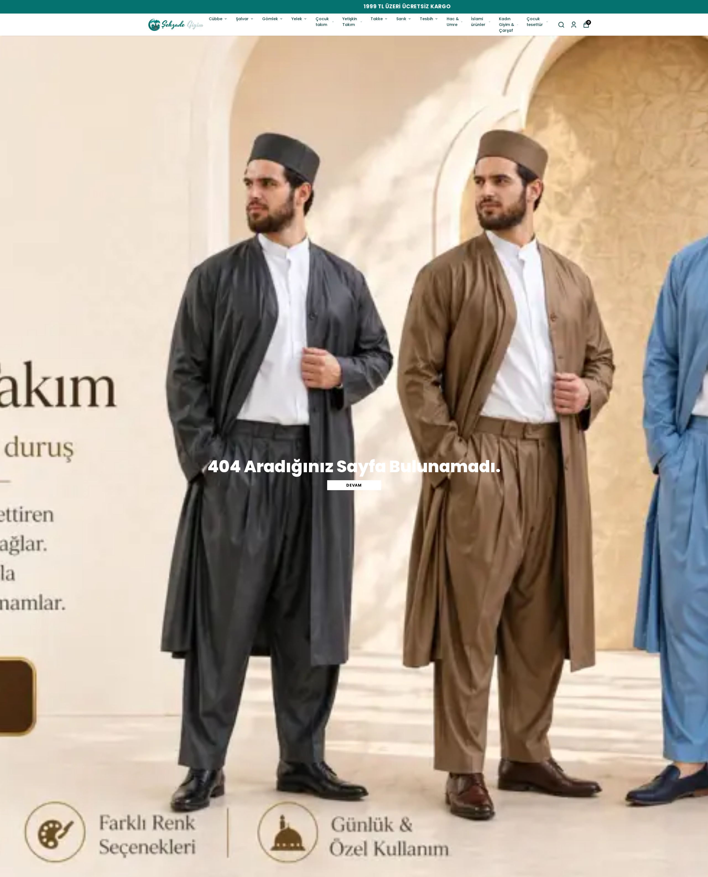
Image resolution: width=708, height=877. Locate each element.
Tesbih (426, 19)
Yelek (296, 19)
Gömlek (270, 19)
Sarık (401, 19)
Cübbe (215, 19)
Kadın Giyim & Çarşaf (506, 24)
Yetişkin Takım (349, 21)
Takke (377, 19)
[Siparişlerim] (573, 24)
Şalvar (242, 19)
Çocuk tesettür (535, 21)
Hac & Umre (453, 21)
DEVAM (354, 485)
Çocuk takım (322, 21)
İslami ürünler (478, 21)
